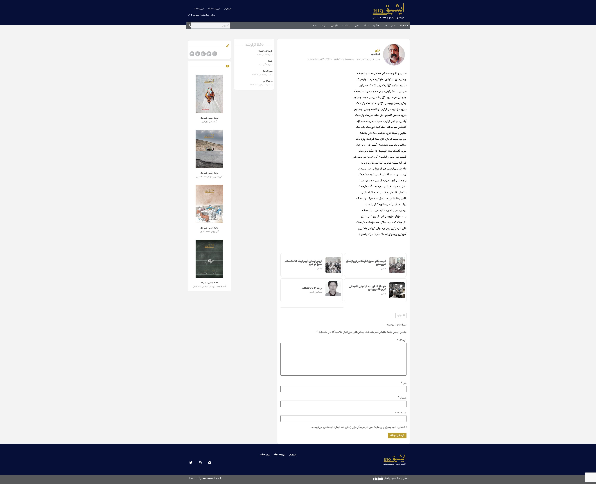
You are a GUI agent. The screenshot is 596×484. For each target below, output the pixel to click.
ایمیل (402, 397)
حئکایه (376, 25)
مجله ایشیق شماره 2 (209, 228)
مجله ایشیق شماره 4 (209, 118)
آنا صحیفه (404, 25)
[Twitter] (191, 463)
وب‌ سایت (400, 412)
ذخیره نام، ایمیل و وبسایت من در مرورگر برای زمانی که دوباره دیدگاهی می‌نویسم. (357, 427)
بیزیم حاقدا (199, 8)
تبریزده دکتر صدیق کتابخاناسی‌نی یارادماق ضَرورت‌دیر (366, 262)
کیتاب (323, 25)
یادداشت (346, 25)
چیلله (270, 61)
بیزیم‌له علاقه (214, 8)
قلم (377, 50)
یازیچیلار (228, 8)
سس (357, 25)
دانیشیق (334, 25)
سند (314, 25)
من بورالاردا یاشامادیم (312, 288)
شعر (393, 25)
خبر (385, 25)
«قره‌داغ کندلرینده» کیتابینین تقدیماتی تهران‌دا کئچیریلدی (367, 288)
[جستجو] (189, 25)
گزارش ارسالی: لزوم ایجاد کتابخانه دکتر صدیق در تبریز (304, 262)
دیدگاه (401, 340)
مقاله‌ (366, 25)
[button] (400, 315)
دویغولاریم (268, 81)
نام (403, 382)
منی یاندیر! (268, 71)
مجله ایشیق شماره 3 (209, 173)
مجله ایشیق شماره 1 (209, 282)
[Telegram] (209, 463)
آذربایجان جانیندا (265, 51)
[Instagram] (200, 463)
